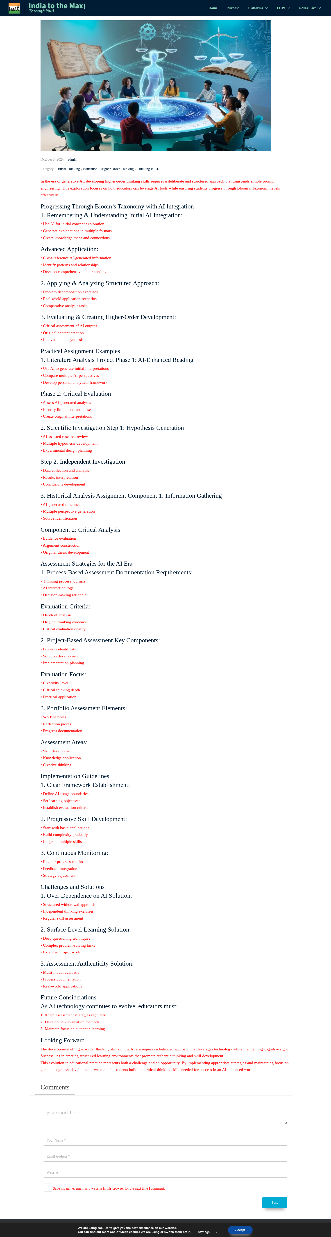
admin (72, 159)
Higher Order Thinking (117, 169)
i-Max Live (307, 8)
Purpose (233, 8)
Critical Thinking (68, 169)
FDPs (281, 8)
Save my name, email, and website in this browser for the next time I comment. (109, 1188)
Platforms (255, 8)
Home (213, 8)
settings (204, 1232)
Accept (240, 1230)
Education (90, 169)
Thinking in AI (147, 169)
